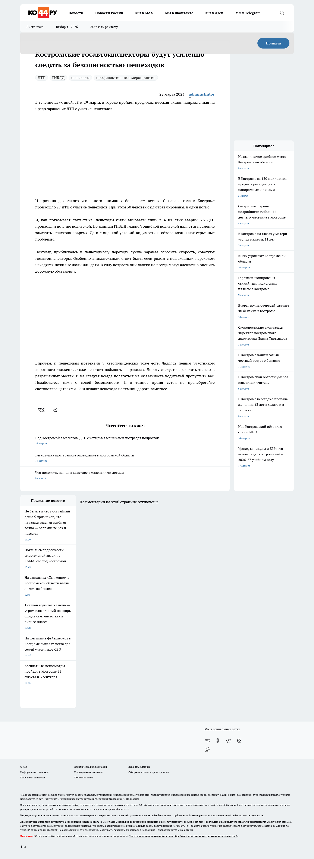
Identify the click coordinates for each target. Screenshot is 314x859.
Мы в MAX (144, 13)
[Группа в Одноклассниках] (218, 740)
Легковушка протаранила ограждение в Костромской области (84, 457)
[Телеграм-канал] (228, 740)
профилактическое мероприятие (125, 77)
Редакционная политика (88, 772)
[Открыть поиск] (282, 13)
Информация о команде (34, 772)
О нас (23, 766)
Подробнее (132, 798)
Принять (273, 43)
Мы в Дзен (214, 13)
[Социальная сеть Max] (207, 749)
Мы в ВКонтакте (179, 13)
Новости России (109, 13)
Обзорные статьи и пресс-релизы (148, 772)
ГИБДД (58, 77)
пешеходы (80, 77)
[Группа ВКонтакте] (207, 740)
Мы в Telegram (248, 13)
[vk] (41, 410)
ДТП (41, 77)
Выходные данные (139, 766)
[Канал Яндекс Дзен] (239, 740)
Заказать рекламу (104, 27)
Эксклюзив (35, 27)
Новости (76, 13)
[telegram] (56, 410)
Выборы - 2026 (67, 27)
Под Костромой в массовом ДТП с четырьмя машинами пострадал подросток (97, 440)
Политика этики (84, 777)
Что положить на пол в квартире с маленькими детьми (79, 475)
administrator (202, 94)
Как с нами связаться (32, 777)
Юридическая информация (90, 766)
